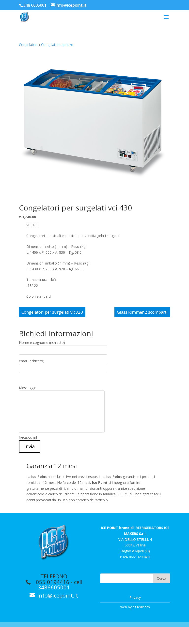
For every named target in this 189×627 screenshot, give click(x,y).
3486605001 (54, 587)
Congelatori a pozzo (57, 44)
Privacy (135, 597)
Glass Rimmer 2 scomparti (142, 312)
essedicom (141, 607)
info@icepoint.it (57, 595)
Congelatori (28, 44)
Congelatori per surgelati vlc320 (52, 312)
